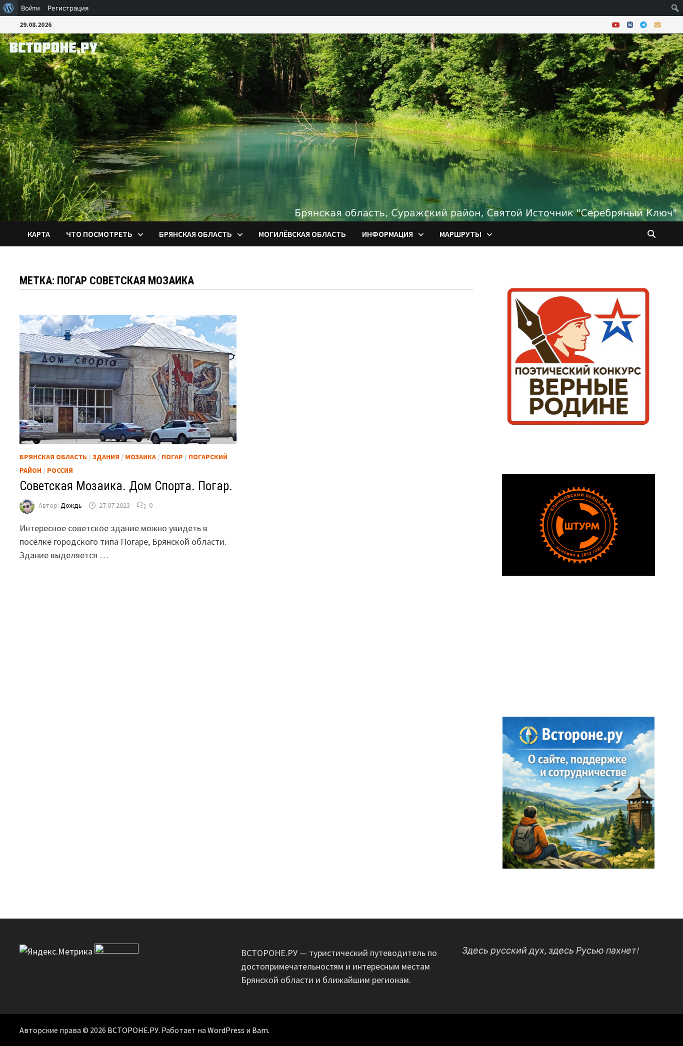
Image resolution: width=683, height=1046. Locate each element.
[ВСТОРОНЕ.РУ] (341, 126)
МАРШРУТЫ (461, 234)
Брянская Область (53, 456)
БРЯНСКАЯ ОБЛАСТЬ (195, 234)
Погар (172, 456)
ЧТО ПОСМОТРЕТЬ (99, 234)
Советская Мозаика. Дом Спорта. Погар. (126, 486)
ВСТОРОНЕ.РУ (133, 1030)
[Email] (658, 24)
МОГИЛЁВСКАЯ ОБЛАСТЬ (302, 234)
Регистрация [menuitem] (68, 8)
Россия (60, 470)
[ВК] (631, 24)
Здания (106, 456)
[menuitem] (9, 8)
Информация (387, 234)
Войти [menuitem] (30, 8)
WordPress (226, 1030)
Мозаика (140, 456)
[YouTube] (617, 24)
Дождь (71, 505)
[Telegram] (645, 24)
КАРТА (39, 234)
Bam (260, 1030)
